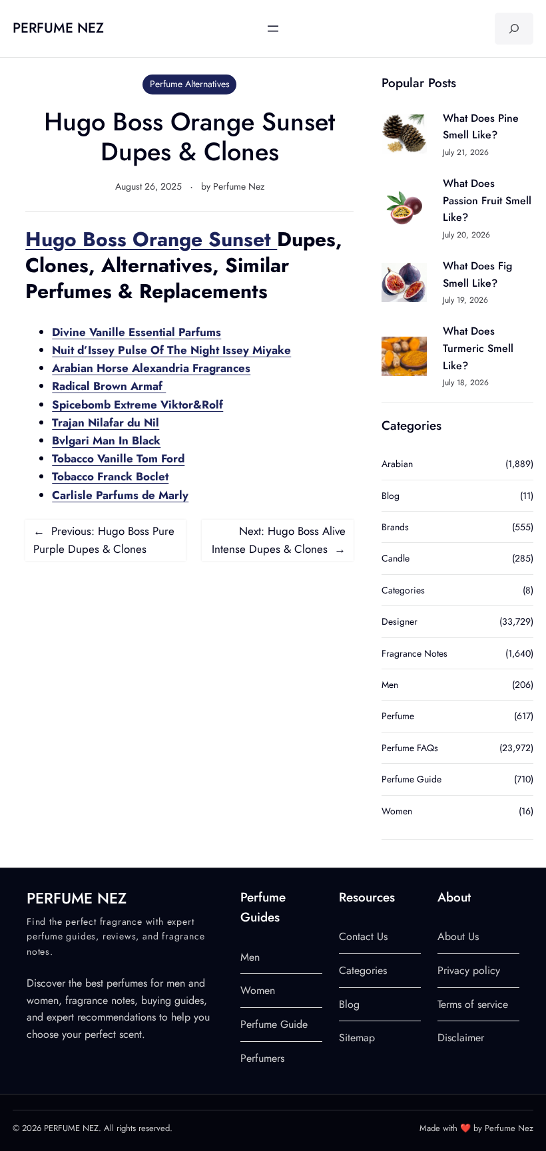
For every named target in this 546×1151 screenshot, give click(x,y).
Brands (395, 527)
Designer (399, 621)
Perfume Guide (411, 779)
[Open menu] (273, 29)
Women (397, 811)
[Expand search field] (514, 29)
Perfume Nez (238, 186)
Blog (391, 495)
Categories (403, 590)
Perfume (398, 716)
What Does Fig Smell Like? (477, 274)
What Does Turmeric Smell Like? (478, 348)
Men (390, 684)
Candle (396, 558)
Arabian (397, 463)
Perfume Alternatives (190, 83)
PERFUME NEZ (58, 28)
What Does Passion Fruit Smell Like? (487, 200)
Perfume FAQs (410, 747)
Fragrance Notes (414, 653)
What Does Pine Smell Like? (481, 126)
